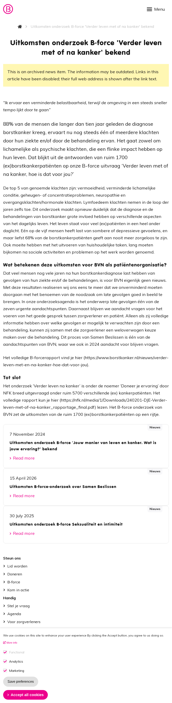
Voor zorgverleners (23, 621)
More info (12, 642)
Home (20, 26)
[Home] (8, 9)
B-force (13, 582)
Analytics (16, 661)
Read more (24, 458)
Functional (16, 652)
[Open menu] (157, 9)
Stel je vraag (18, 605)
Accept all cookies (27, 695)
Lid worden (17, 566)
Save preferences (21, 681)
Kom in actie (18, 590)
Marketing (16, 671)
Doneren (14, 574)
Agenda (14, 613)
